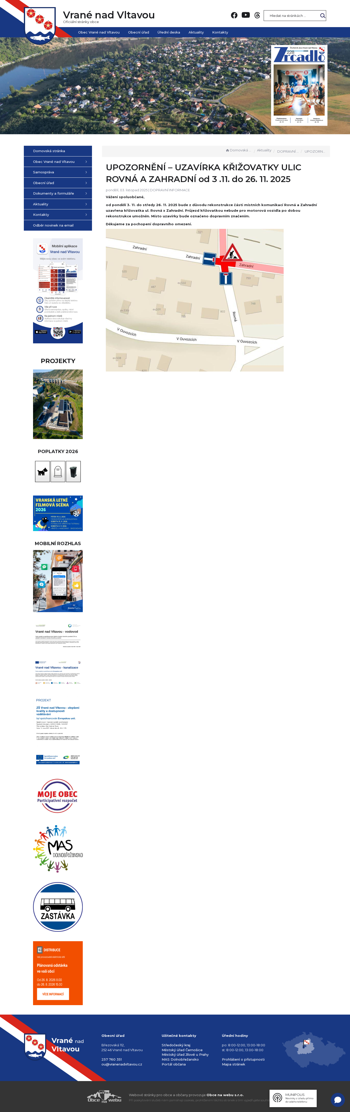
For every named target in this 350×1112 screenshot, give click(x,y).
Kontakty (220, 32)
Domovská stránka (241, 150)
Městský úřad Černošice (182, 1050)
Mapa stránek (233, 1064)
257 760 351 (111, 1059)
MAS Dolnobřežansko (180, 1059)
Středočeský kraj (176, 1045)
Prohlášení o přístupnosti (243, 1059)
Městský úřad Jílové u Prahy (185, 1054)
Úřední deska (169, 32)
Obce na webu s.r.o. (225, 1095)
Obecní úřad (138, 32)
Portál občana (174, 1064)
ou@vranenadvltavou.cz (121, 1064)
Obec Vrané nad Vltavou (99, 32)
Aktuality (196, 32)
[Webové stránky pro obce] (75, 1096)
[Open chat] (338, 1100)
